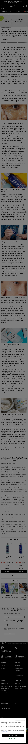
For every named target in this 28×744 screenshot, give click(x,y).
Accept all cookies (13, 735)
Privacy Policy (5, 731)
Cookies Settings (13, 738)
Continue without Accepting (20, 720)
